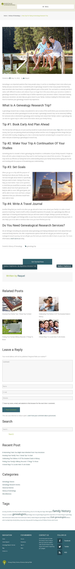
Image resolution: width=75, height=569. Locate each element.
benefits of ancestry (12, 511)
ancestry (4, 511)
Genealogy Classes (8, 482)
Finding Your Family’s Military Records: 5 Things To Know (20, 461)
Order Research (5, 542)
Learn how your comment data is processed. (41, 415)
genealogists (19, 514)
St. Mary (48, 517)
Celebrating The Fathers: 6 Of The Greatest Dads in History (21, 458)
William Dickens (47, 520)
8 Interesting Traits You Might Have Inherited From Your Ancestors (23, 452)
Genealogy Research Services (8, 545)
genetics (47, 514)
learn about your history (8, 517)
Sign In (22, 545)
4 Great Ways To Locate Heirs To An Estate (52, 337)
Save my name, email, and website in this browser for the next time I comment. (29, 403)
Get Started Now (37, 262)
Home (5, 15)
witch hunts (55, 520)
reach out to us (15, 238)
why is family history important (18, 520)
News (22, 548)
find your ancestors (7, 514)
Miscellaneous (6, 494)
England (50, 511)
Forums (22, 539)
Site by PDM (28, 562)
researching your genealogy (38, 517)
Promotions (23, 542)
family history (62, 511)
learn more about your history (23, 517)
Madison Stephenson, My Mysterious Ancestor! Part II (19, 267)
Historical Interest (7, 488)
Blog (3, 548)
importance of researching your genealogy (61, 514)
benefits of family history (23, 511)
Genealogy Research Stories (11, 485)
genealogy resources (32, 514)
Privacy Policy (12, 562)
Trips (58, 130)
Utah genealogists (58, 517)
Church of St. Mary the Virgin (37, 511)
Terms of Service (20, 562)
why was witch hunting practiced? (34, 520)
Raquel (27, 78)
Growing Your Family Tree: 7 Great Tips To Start (16, 314)
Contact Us (4, 551)
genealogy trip (31, 246)
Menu (46, 7)
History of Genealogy (14, 15)
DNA (47, 511)
